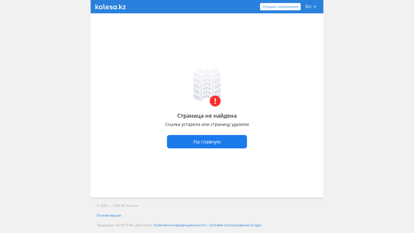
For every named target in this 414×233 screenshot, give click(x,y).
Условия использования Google (235, 225)
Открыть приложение (280, 6)
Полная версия (109, 215)
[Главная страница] (110, 6)
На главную (207, 141)
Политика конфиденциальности (179, 225)
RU (308, 6)
